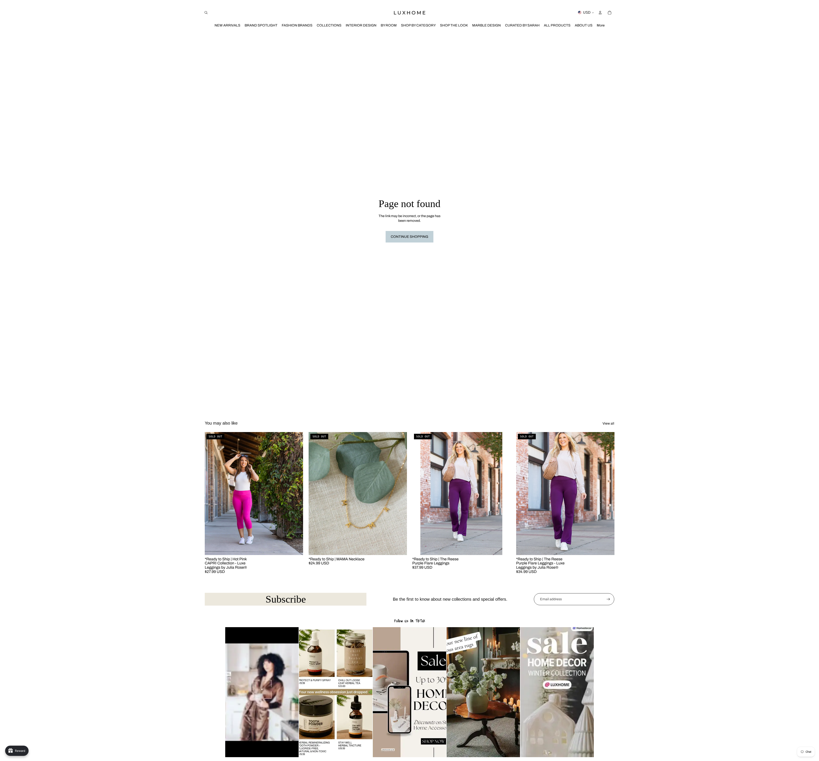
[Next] (587, 692)
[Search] (206, 12)
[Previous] (231, 692)
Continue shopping (409, 236)
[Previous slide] (211, 493)
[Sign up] (608, 599)
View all (608, 423)
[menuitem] (601, 25)
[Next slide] (296, 493)
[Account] (600, 12)
